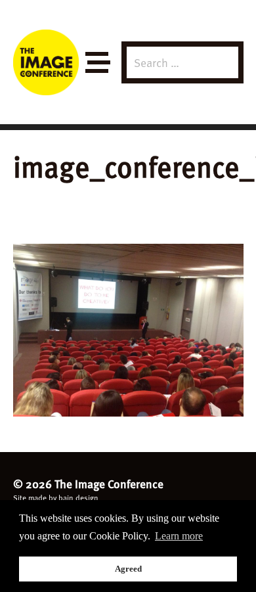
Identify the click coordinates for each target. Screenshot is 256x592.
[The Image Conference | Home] (46, 62)
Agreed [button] (128, 569)
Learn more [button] (179, 535)
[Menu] (96, 62)
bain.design (78, 497)
